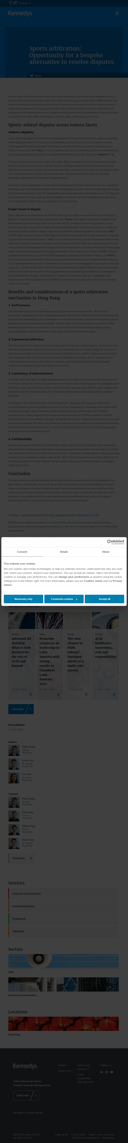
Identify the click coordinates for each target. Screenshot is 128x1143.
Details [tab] (64, 551)
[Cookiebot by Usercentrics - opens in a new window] (109, 542)
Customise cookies (62, 599)
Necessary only (23, 599)
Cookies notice (93, 580)
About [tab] (106, 551)
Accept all (104, 599)
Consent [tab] (22, 551)
